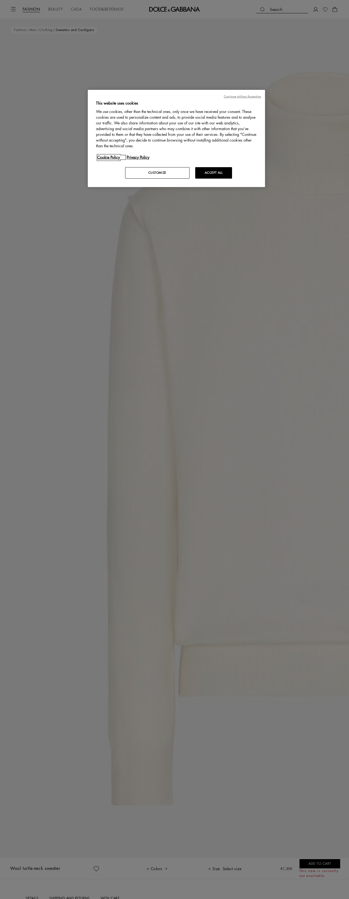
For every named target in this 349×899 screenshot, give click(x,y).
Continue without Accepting (242, 96)
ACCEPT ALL (214, 172)
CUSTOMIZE (157, 172)
